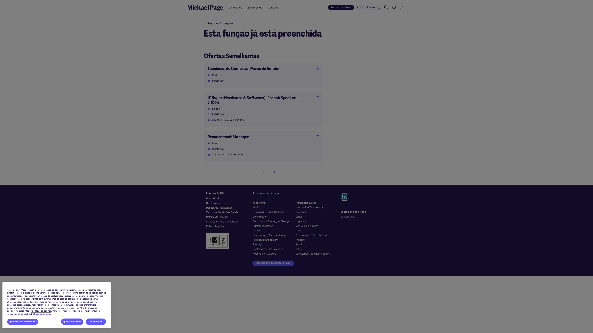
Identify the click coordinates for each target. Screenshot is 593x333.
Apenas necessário (72, 321)
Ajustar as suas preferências (23, 321)
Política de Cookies (41, 314)
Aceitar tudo (96, 321)
